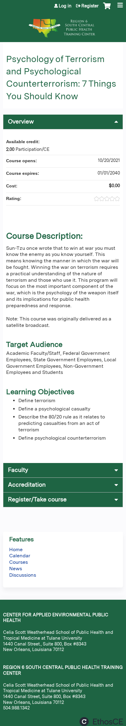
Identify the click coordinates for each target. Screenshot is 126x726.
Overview (21, 121)
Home (16, 549)
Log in (65, 6)
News (15, 568)
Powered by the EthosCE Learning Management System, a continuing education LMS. (101, 721)
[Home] (63, 25)
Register (89, 6)
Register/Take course (37, 499)
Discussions (22, 575)
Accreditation (27, 484)
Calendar (19, 556)
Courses (18, 562)
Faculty (18, 469)
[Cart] (107, 8)
